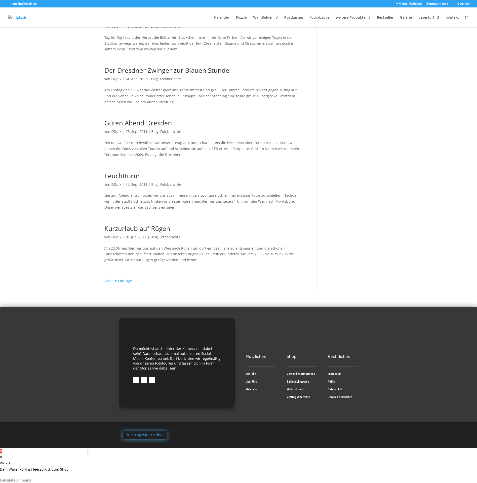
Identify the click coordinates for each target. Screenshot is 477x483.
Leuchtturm (122, 175)
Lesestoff (426, 18)
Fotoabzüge (319, 18)
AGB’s (331, 381)
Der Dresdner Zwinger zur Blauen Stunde (166, 70)
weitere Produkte (350, 18)
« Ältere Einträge (118, 280)
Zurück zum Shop (54, 469)
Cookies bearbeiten (340, 397)
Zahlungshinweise (298, 381)
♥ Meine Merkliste (409, 4)
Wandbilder (263, 18)
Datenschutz (336, 389)
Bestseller (385, 18)
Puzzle (241, 18)
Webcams (252, 389)
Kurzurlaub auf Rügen (137, 228)
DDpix (116, 78)
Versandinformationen (301, 374)
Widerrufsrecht (296, 389)
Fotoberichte (170, 78)
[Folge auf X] (152, 380)
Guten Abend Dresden (138, 122)
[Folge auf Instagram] (144, 380)
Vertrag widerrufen (298, 397)
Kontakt (452, 18)
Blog (154, 78)
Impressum (334, 374)
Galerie (406, 18)
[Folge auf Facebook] (136, 380)
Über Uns (251, 381)
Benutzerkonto (437, 4)
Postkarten (293, 18)
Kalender (221, 18)
